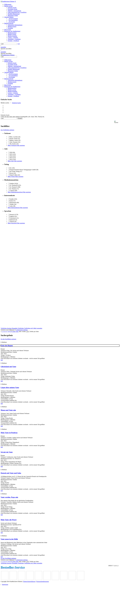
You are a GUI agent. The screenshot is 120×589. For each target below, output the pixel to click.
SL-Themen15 (13, 187)
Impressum (5, 584)
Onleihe (11, 183)
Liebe (11, 206)
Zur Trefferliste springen (7, 130)
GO (19, 44)
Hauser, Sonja (13, 138)
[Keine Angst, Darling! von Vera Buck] (21, 579)
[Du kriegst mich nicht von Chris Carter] (38, 579)
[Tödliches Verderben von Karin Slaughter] (63, 579)
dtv (10, 168)
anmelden (3, 47)
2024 (10, 156)
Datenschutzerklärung (29, 581)
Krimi (11, 201)
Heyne (11, 173)
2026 (10, 152)
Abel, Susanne (13, 142)
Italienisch (12, 220)
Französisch (12, 218)
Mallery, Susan (13, 140)
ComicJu (11, 190)
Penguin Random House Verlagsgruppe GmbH (22, 169)
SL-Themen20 (13, 185)
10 (11, 331)
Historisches (12, 202)
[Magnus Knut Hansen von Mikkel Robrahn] (4, 579)
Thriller (11, 204)
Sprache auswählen (6, 48)
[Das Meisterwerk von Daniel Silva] (30, 579)
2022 (10, 159)
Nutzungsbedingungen (42, 581)
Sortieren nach (5, 330)
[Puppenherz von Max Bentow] (47, 579)
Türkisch (11, 221)
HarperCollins (13, 175)
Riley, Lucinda (13, 137)
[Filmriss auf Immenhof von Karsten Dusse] (80, 579)
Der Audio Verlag (14, 171)
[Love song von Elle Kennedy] (13, 579)
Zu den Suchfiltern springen (8, 339)
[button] (116, 121)
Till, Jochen (12, 144)
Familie (11, 199)
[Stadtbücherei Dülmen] (7, 1)
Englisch (11, 216)
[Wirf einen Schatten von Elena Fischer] (72, 579)
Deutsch (11, 214)
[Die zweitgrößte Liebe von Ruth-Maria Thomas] (55, 579)
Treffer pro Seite (34, 331)
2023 (10, 157)
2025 (10, 154)
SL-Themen (12, 189)
